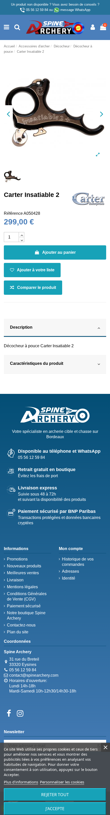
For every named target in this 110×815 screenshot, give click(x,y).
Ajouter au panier (59, 252)
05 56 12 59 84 (37, 10)
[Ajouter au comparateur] (33, 287)
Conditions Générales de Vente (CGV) (27, 596)
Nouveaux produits (24, 566)
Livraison (15, 580)
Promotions (17, 559)
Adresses (70, 571)
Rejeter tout (55, 794)
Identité (68, 578)
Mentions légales (22, 587)
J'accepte (55, 808)
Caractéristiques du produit (36, 363)
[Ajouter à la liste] (32, 270)
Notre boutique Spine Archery (26, 615)
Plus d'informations (21, 781)
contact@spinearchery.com (33, 675)
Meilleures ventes (23, 573)
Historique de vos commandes (78, 562)
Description (21, 327)
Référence (13, 213)
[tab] (55, 328)
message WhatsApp (75, 10)
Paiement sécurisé (24, 606)
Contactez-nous (21, 625)
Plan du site (17, 632)
